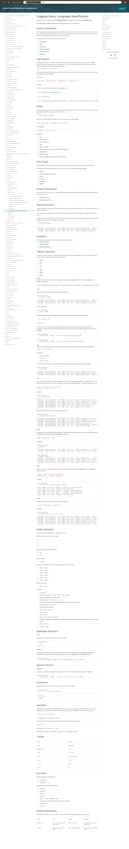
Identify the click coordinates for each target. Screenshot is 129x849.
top (40, 265)
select (41, 272)
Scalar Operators (106, 34)
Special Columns (105, 38)
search (41, 260)
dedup (41, 270)
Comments (104, 40)
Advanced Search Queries (49, 23)
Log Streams (105, 19)
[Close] (3, 34)
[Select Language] (125, 2)
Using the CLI (88, 280)
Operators (104, 30)
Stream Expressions (106, 26)
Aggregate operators (45, 200)
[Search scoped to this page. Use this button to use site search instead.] (39, 2)
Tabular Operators (106, 32)
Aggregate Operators (107, 36)
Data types (42, 46)
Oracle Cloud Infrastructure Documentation (20, 8)
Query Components (106, 17)
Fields (103, 21)
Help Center (16, 2)
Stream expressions (44, 49)
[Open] (3, 15)
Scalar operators (44, 244)
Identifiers (104, 42)
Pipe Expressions (106, 28)
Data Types (104, 24)
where (41, 262)
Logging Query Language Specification (110, 15)
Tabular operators (44, 197)
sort (41, 267)
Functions (104, 47)
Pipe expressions (44, 51)
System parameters (106, 49)
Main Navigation (8, 2)
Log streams (42, 41)
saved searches (63, 23)
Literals (103, 44)
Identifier (41, 126)
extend (41, 275)
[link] (33, 2)
